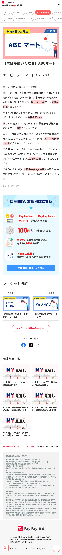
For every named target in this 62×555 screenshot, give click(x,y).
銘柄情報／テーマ (25, 18)
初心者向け (9, 18)
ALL (6, 12)
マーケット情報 (43, 12)
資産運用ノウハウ (44, 18)
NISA (30, 12)
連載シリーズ (18, 12)
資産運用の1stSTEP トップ (12, 446)
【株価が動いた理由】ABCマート (47, 446)
